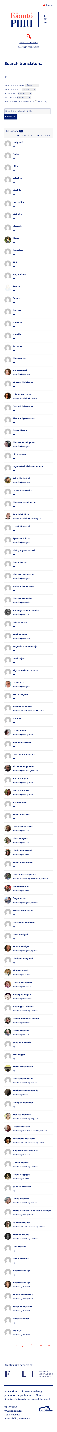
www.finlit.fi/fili (13, 1410)
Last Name (45, 135)
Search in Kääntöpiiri (28, 47)
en (45, 23)
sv (45, 19)
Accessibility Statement (17, 1418)
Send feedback (12, 1414)
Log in (49, 5)
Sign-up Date (27, 135)
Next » (41, 1345)
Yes (42, 101)
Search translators (29, 42)
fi (45, 16)
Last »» (49, 1345)
